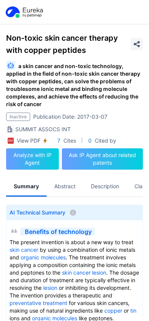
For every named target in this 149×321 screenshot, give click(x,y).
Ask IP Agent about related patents (102, 159)
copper (113, 310)
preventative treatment (38, 303)
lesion (99, 272)
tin (133, 310)
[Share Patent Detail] (137, 44)
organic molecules (43, 257)
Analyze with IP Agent (32, 159)
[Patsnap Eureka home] (24, 12)
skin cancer (24, 249)
